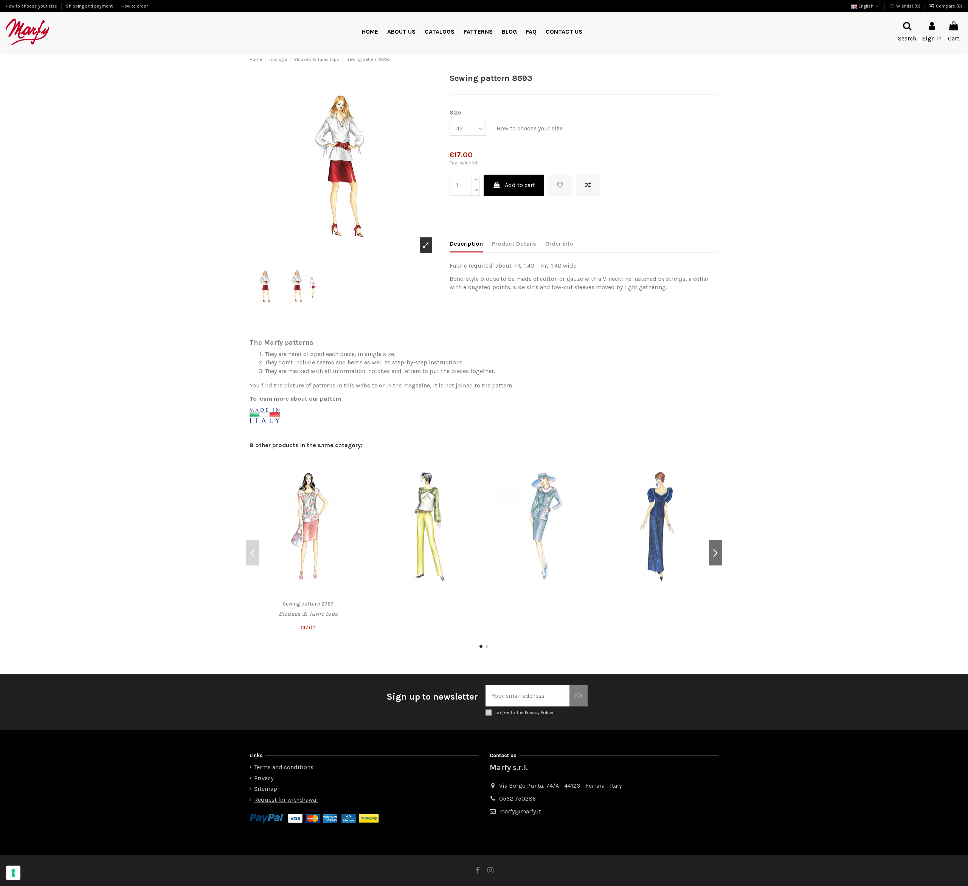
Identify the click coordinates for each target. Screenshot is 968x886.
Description (466, 243)
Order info (559, 243)
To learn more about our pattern (295, 398)
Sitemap (265, 788)
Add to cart (520, 185)
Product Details (514, 243)
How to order (134, 6)
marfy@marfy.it (520, 811)
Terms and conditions (283, 767)
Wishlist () (908, 6)
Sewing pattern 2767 (308, 604)
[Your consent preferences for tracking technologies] (13, 873)
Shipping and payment (90, 6)
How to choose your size (32, 6)
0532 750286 (517, 798)
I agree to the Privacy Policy (524, 712)
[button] (478, 31)
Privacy (263, 778)
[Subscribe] (578, 695)
